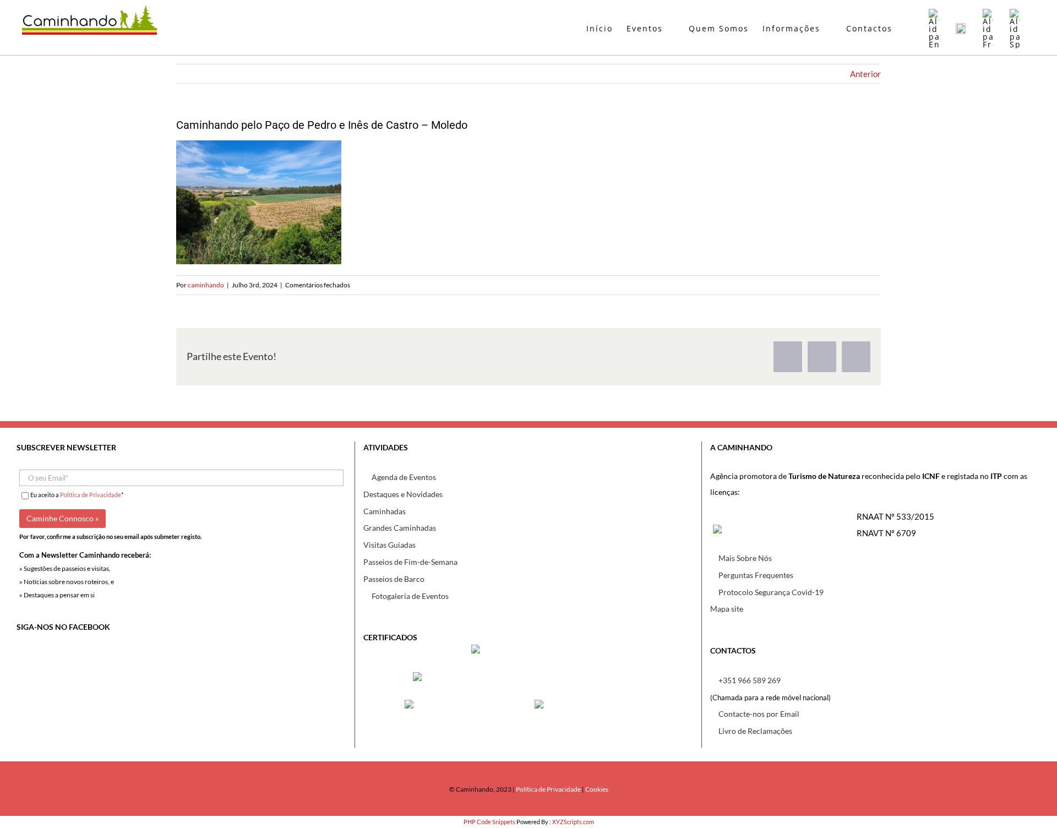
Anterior (865, 74)
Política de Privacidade (90, 494)
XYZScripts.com (573, 821)
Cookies (596, 789)
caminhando (206, 285)
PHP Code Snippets (489, 821)
